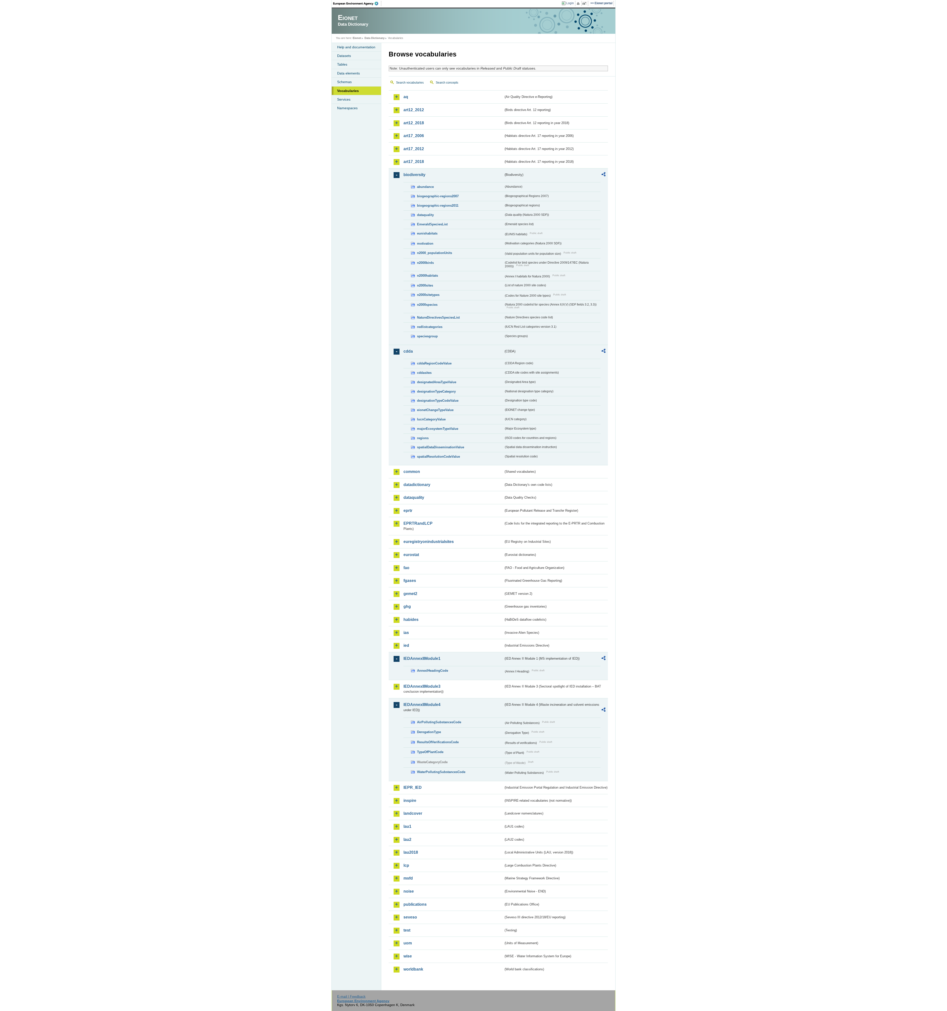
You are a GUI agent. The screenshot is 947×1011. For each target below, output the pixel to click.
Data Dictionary (374, 37)
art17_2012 (413, 149)
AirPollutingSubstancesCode (439, 722)
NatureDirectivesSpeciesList (438, 317)
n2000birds (425, 263)
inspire (409, 800)
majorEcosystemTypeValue (437, 429)
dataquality (425, 215)
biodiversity (414, 175)
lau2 (407, 839)
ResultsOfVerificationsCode (438, 742)
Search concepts (447, 82)
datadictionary (416, 485)
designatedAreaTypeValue (436, 382)
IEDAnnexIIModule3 (421, 686)
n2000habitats (427, 275)
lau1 (407, 826)
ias (406, 633)
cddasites (424, 373)
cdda (408, 351)
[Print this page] (579, 3)
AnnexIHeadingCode (432, 670)
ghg (407, 606)
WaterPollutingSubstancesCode (441, 772)
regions (423, 438)
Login (570, 3)
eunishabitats (427, 233)
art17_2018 (413, 162)
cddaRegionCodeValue (434, 363)
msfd (408, 878)
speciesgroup (427, 336)
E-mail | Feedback (351, 996)
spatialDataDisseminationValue (440, 447)
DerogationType (429, 732)
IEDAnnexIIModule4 (421, 705)
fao (406, 568)
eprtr (407, 510)
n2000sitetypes (428, 295)
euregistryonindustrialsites (428, 542)
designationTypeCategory (436, 391)
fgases (409, 580)
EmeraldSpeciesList (432, 224)
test (406, 930)
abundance (425, 187)
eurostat (411, 555)
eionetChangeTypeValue (435, 410)
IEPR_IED (412, 787)
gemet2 (410, 594)
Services (343, 99)
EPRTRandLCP (418, 523)
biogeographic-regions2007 (438, 196)
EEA (357, 3)
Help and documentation (356, 47)
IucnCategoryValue (431, 419)
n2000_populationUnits (434, 253)
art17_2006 (413, 136)
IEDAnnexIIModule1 (421, 658)
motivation (425, 243)
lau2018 (410, 852)
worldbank (413, 969)
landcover (412, 813)
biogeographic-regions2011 (437, 205)
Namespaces (347, 108)
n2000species (427, 305)
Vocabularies (348, 91)
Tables (342, 64)
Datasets (344, 56)
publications (415, 904)
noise (408, 891)
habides (411, 619)
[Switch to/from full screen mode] (585, 3)
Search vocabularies (410, 82)
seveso (410, 917)
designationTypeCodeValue (437, 400)
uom (407, 943)
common (411, 471)
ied (406, 645)
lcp (406, 865)
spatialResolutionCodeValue (438, 456)
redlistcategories (429, 327)
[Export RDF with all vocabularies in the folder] (603, 175)
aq (405, 97)
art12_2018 (413, 123)
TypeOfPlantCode (430, 752)
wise (407, 956)
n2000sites (425, 285)
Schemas (344, 82)
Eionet (357, 37)
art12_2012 (413, 110)
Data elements (348, 73)
